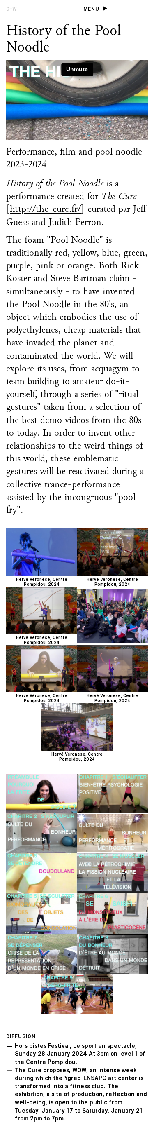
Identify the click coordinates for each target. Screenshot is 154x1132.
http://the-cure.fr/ (45, 210)
